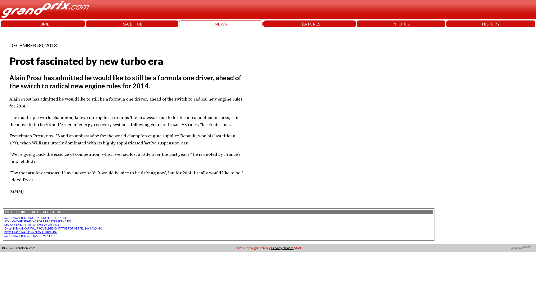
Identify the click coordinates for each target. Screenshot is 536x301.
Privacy (265, 248)
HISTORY (491, 23)
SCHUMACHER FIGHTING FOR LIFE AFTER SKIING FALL (38, 221)
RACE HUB (132, 23)
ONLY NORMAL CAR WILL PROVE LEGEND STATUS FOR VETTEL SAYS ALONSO (53, 228)
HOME (42, 23)
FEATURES (309, 23)
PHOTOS (401, 23)
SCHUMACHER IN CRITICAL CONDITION (29, 235)
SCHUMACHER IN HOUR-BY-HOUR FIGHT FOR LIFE (36, 217)
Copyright (251, 248)
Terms (239, 248)
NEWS (221, 23)
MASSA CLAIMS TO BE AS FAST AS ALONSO (31, 225)
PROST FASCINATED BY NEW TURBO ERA (30, 232)
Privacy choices (282, 248)
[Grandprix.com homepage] (521, 247)
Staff (297, 248)
